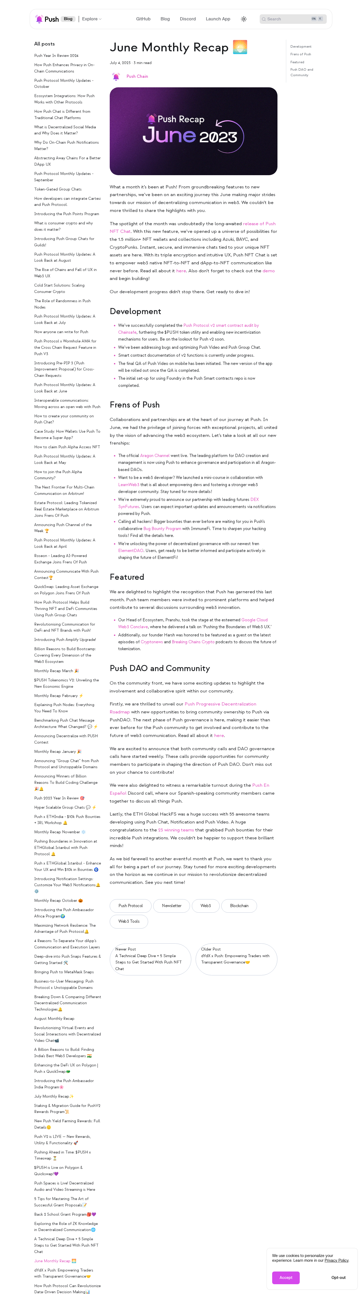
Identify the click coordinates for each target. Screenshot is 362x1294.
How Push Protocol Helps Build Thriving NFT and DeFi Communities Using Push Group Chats (65, 608)
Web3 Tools (128, 921)
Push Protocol (130, 905)
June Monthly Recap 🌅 (55, 1261)
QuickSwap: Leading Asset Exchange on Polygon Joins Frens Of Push (66, 590)
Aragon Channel (155, 455)
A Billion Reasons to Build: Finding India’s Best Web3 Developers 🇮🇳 (64, 1053)
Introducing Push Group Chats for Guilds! (64, 242)
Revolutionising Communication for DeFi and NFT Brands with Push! (64, 627)
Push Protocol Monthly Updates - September (64, 176)
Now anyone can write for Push (61, 332)
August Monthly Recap (54, 1018)
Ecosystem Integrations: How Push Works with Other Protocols (64, 99)
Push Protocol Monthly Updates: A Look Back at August (64, 257)
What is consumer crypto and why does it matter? (63, 226)
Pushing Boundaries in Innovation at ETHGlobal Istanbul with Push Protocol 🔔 (65, 848)
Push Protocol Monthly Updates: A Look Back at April (64, 543)
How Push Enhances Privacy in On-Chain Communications (64, 68)
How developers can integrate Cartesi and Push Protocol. (67, 201)
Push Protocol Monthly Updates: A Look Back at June (64, 388)
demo (269, 271)
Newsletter (171, 905)
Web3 (206, 905)
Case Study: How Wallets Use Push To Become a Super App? (67, 434)
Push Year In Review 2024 (56, 55)
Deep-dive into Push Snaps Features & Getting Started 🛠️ (67, 959)
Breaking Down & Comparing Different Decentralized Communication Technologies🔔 (67, 1003)
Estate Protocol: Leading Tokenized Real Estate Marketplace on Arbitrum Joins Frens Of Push (66, 509)
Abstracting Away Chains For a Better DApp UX (67, 161)
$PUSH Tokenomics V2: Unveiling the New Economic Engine (66, 683)
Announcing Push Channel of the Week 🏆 (63, 528)
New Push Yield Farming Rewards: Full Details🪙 (67, 1124)
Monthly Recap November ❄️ (60, 832)
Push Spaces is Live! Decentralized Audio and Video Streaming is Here (64, 1186)
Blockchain (239, 905)
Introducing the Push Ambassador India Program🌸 (64, 1084)
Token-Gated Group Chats (58, 189)
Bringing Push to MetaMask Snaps (64, 972)
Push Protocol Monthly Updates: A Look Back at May (64, 459)
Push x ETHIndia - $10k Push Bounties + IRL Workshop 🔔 (67, 820)
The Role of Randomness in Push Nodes (62, 304)
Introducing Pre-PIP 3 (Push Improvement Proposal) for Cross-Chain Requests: (64, 369)
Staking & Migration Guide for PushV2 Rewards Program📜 (67, 1108)
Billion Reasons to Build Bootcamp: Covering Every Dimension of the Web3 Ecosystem (65, 655)
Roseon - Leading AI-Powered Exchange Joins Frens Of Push (60, 559)
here (181, 271)
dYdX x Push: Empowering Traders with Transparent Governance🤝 (63, 1273)
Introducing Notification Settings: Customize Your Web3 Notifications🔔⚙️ (67, 885)
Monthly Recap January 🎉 (58, 751)
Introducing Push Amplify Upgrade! (65, 640)
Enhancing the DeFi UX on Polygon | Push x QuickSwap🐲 (66, 1068)
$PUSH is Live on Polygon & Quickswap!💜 (58, 1171)
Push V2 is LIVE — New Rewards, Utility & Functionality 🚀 (62, 1139)
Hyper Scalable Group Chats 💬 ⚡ (65, 807)
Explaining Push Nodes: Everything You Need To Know (64, 708)
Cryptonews (152, 642)
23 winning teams (176, 830)
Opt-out (339, 1277)
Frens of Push (300, 54)
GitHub (143, 19)
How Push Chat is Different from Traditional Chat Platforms (62, 114)
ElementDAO (130, 550)
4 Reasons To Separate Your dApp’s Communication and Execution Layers (67, 944)
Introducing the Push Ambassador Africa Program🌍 (64, 913)
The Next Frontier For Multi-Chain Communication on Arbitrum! (64, 490)
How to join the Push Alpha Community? (58, 475)
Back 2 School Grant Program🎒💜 (65, 1214)
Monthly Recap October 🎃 (58, 900)
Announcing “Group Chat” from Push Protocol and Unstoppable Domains (66, 764)
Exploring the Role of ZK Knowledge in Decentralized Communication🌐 (66, 1226)
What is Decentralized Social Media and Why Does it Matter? (65, 130)
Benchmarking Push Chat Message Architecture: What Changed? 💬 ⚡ (66, 723)
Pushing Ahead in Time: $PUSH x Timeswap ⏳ (62, 1155)
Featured (297, 62)
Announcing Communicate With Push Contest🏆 (66, 574)
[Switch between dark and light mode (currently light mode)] (244, 19)
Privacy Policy (336, 1260)
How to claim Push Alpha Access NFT (67, 447)
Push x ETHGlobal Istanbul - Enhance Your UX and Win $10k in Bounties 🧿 (67, 866)
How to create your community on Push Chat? (64, 419)
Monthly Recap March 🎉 (56, 671)
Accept (286, 1277)
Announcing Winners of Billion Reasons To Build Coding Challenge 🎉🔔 (66, 782)
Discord (188, 19)
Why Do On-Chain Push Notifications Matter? (66, 146)
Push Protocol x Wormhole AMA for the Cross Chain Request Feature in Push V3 (65, 347)
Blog (68, 18)
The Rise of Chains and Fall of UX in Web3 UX (65, 273)
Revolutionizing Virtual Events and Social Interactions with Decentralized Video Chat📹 (67, 1034)
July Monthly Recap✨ (54, 1096)
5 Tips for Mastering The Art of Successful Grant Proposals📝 (61, 1202)
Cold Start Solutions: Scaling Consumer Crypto (59, 288)
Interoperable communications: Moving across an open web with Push (67, 403)
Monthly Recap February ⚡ (58, 696)
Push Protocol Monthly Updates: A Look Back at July (64, 319)
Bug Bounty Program (162, 528)
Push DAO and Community (301, 72)
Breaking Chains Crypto (193, 642)
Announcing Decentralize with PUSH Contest (66, 739)
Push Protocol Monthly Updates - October (64, 83)
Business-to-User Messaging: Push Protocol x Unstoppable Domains (64, 984)
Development (300, 46)
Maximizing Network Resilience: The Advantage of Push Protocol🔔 (65, 928)
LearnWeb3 (128, 484)
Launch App (218, 19)
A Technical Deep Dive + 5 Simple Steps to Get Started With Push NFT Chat (66, 1245)
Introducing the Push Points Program (66, 214)
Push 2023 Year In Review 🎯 (59, 798)
